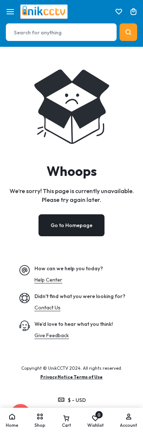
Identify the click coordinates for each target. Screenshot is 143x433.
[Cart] (133, 12)
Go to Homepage (71, 225)
